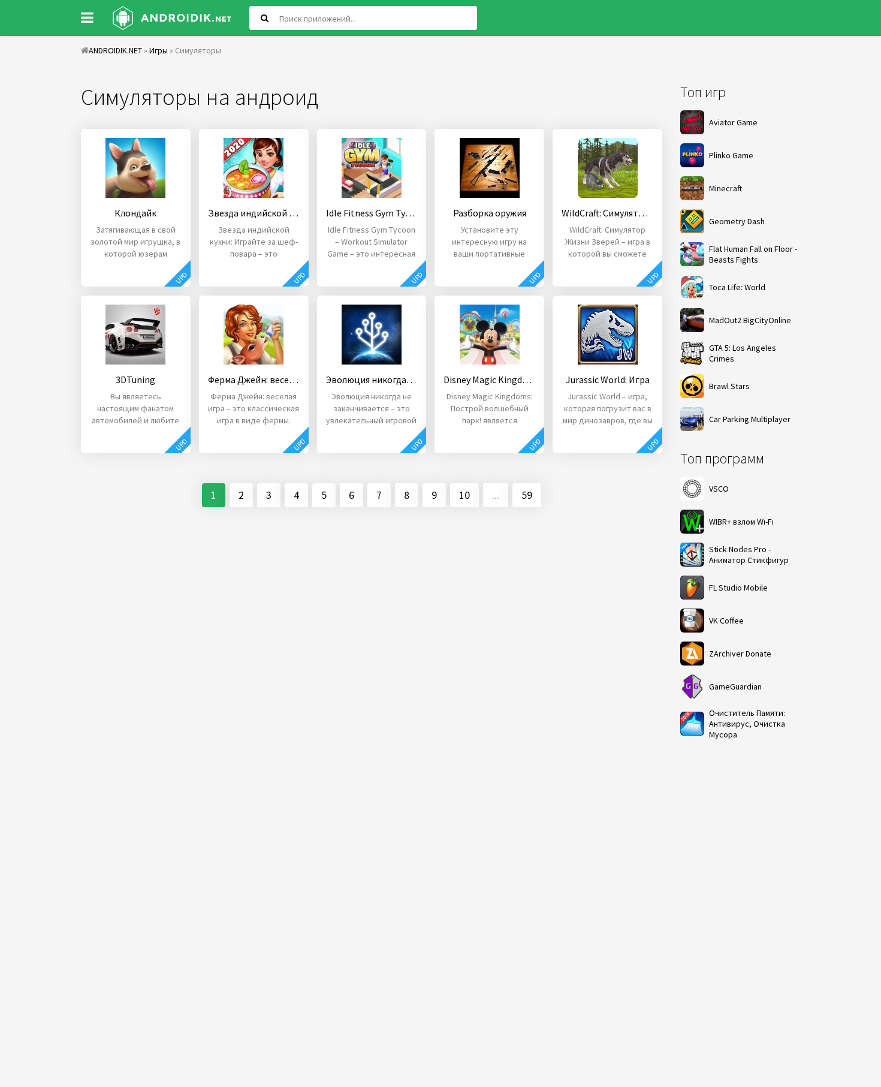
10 (464, 495)
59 (526, 495)
